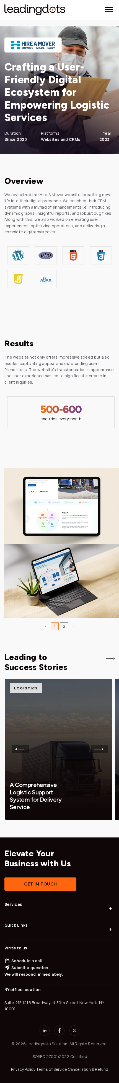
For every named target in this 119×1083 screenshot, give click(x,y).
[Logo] (34, 9)
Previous (20, 749)
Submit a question (29, 967)
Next (99, 749)
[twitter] (74, 1031)
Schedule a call (26, 960)
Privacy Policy (23, 1069)
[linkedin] (45, 1031)
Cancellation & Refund (88, 1069)
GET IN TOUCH (40, 884)
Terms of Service (51, 1069)
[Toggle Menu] (109, 9)
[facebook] (59, 1031)
